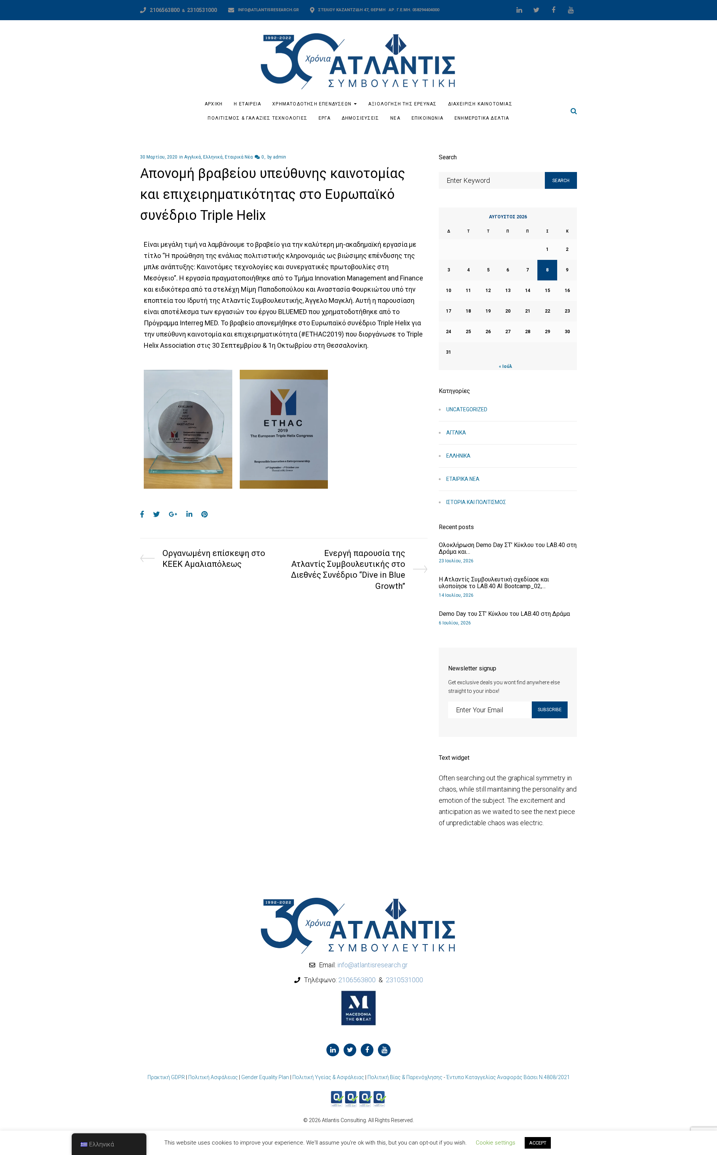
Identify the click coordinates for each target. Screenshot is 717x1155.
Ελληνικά (213, 157)
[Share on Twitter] (156, 514)
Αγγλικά (192, 157)
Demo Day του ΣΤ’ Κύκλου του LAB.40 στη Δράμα (504, 613)
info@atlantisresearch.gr (268, 9)
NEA (395, 118)
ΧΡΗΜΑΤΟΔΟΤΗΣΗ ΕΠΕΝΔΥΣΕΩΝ (311, 104)
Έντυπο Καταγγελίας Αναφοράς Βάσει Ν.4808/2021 (508, 1077)
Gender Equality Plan (265, 1077)
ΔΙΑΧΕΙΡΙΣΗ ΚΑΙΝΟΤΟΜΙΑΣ (480, 104)
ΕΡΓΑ (324, 118)
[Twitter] (536, 10)
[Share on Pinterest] (204, 514)
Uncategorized (466, 409)
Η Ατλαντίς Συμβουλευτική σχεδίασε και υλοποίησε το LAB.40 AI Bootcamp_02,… (494, 583)
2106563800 (165, 10)
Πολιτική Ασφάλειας (213, 1077)
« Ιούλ (505, 366)
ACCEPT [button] (537, 1143)
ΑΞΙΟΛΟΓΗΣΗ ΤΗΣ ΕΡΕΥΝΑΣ (402, 104)
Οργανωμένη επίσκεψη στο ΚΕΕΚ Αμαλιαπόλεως (213, 558)
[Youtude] (570, 10)
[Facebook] (553, 10)
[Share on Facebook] (142, 514)
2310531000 (202, 10)
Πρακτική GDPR (166, 1077)
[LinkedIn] (519, 10)
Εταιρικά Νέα (239, 157)
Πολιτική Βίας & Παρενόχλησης (405, 1077)
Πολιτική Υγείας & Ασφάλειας (328, 1077)
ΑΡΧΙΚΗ (214, 104)
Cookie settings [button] (495, 1142)
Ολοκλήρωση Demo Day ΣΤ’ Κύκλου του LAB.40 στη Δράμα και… (508, 548)
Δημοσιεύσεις (360, 118)
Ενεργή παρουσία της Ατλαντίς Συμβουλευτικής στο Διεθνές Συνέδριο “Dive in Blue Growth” (348, 569)
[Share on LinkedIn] (189, 514)
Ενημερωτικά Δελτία (481, 118)
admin (279, 157)
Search (560, 180)
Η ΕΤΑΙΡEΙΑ (247, 104)
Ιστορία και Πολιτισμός (476, 502)
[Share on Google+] (173, 514)
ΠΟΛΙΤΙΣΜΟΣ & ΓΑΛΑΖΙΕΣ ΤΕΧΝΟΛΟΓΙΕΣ (257, 118)
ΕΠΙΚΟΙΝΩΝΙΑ (427, 118)
